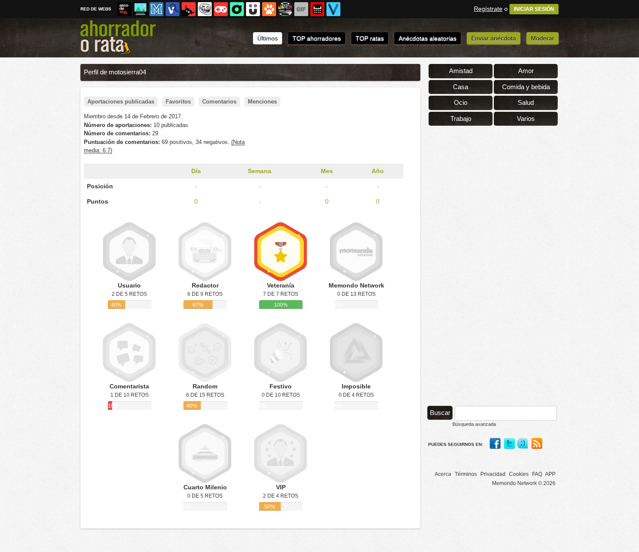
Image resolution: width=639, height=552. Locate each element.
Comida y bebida (526, 86)
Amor (526, 70)
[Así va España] (189, 9)
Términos (466, 474)
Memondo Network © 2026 (524, 483)
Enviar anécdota (493, 38)
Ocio (460, 102)
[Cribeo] (237, 9)
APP (550, 474)
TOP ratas (370, 38)
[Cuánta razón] (140, 9)
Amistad (461, 70)
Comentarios (219, 101)
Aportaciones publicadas (120, 101)
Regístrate (488, 8)
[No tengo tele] (285, 9)
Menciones (262, 101)
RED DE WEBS (95, 9)
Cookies (519, 474)
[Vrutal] (221, 9)
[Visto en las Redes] (173, 9)
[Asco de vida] (124, 9)
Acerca (443, 474)
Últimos (267, 38)
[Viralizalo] (333, 9)
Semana (259, 170)
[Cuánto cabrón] (205, 9)
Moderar (542, 38)
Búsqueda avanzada (474, 424)
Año (378, 170)
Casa (460, 86)
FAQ (537, 474)
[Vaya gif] (301, 9)
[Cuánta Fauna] (269, 9)
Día (196, 170)
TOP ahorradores (317, 38)
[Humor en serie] (253, 9)
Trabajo (460, 118)
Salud (526, 102)
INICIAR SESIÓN (534, 9)
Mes (327, 170)
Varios (526, 118)
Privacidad (493, 474)
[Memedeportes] (156, 9)
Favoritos (178, 101)
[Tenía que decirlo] (317, 9)
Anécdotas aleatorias (427, 38)
